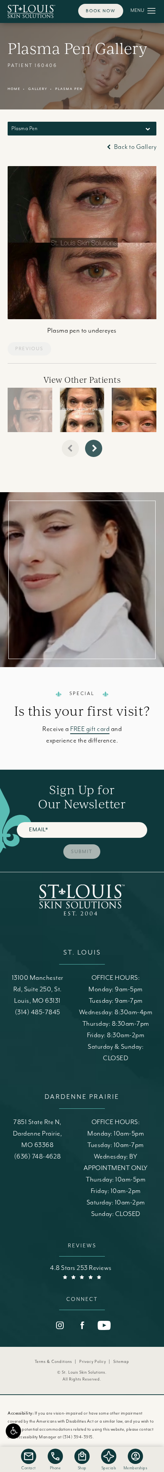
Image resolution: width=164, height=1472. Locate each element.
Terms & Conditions (53, 1361)
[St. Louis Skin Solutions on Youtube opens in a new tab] (104, 1325)
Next (142, 349)
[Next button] (93, 448)
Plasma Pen (69, 89)
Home (14, 89)
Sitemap (121, 1361)
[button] (13, 1431)
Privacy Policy (92, 1361)
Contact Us (82, 617)
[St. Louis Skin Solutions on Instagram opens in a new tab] (60, 1325)
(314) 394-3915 (78, 1436)
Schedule (82, 566)
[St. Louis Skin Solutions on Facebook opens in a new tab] (82, 1325)
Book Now (101, 11)
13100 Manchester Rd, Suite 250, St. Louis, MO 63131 (37, 989)
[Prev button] (70, 448)
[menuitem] (60, 1325)
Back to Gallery (134, 147)
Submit (82, 852)
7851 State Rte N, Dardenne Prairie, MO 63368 (37, 1133)
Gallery (38, 89)
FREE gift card (89, 729)
